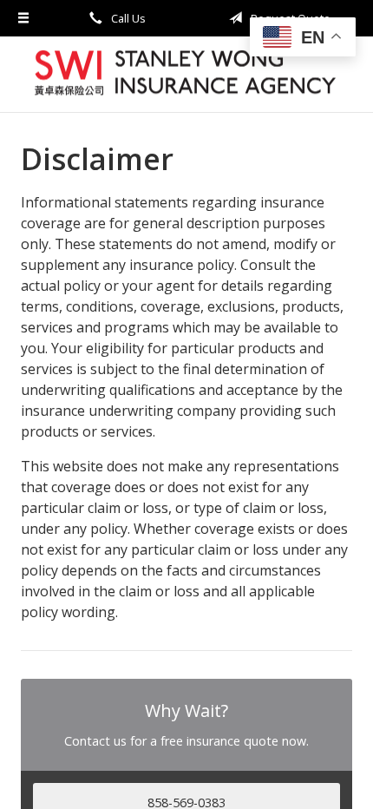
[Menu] (24, 18)
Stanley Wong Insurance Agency (186, 74)
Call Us (127, 18)
